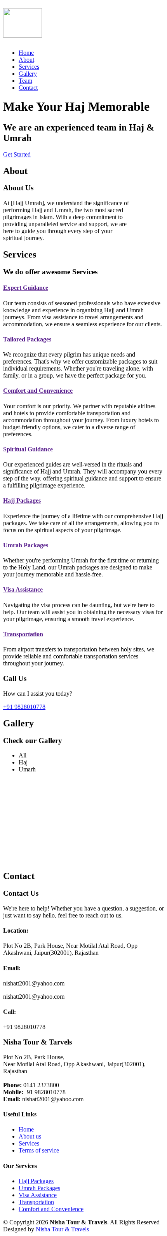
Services (29, 66)
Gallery (28, 73)
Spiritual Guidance (28, 449)
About (26, 59)
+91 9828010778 (24, 706)
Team (25, 80)
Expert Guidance (25, 287)
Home (26, 52)
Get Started (17, 154)
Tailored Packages (27, 339)
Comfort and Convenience (38, 390)
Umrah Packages (25, 545)
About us (30, 1136)
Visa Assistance (23, 589)
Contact (28, 87)
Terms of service (39, 1150)
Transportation (23, 634)
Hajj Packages (22, 500)
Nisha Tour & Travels (62, 1229)
